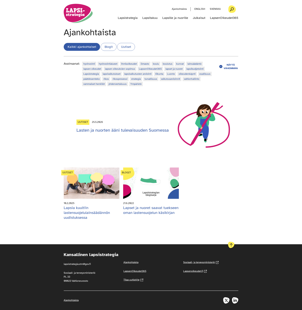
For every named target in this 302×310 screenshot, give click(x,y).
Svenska (215, 9)
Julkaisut (199, 18)
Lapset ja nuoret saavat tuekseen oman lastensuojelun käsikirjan (151, 210)
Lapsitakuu (150, 18)
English (199, 9)
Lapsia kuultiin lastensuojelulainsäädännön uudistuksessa (87, 212)
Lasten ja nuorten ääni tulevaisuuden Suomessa (122, 130)
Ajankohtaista (179, 9)
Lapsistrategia (128, 18)
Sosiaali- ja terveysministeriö (201, 262)
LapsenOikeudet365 (224, 18)
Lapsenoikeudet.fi (195, 271)
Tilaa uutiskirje (133, 279)
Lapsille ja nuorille (175, 18)
